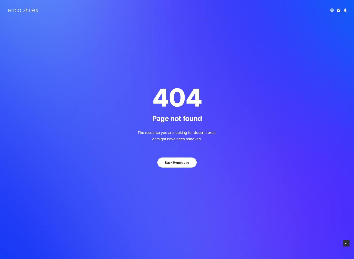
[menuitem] (332, 10)
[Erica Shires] (22, 10)
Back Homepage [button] (177, 162)
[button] (332, 10)
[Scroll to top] (346, 243)
